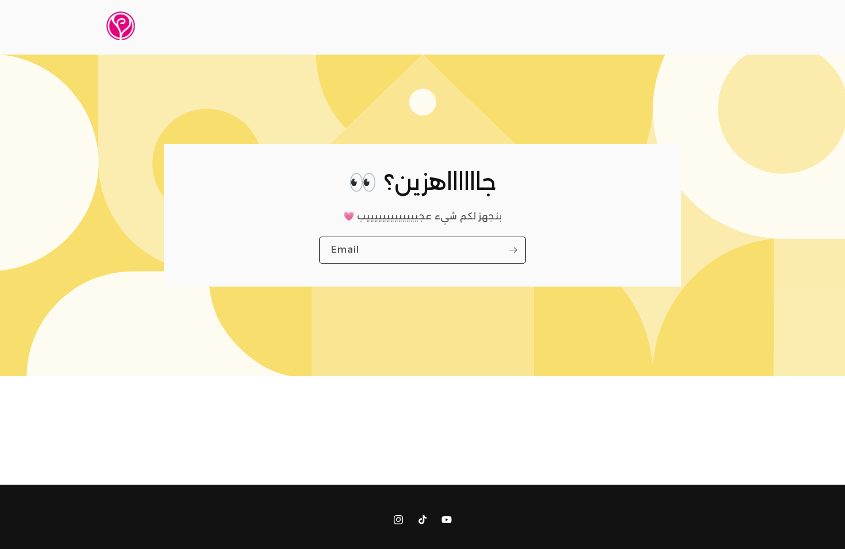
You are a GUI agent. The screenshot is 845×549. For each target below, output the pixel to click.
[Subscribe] (512, 249)
